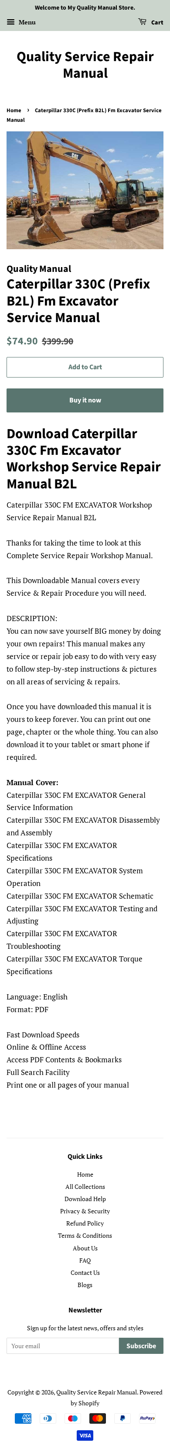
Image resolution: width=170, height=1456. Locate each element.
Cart (156, 22)
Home (14, 110)
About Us (85, 1248)
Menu (26, 22)
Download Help (85, 1199)
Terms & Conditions (85, 1235)
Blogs (85, 1285)
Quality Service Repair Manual (85, 65)
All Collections (85, 1186)
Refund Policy (85, 1223)
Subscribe (141, 1346)
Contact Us (85, 1272)
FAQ (85, 1260)
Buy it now (85, 400)
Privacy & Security (85, 1211)
